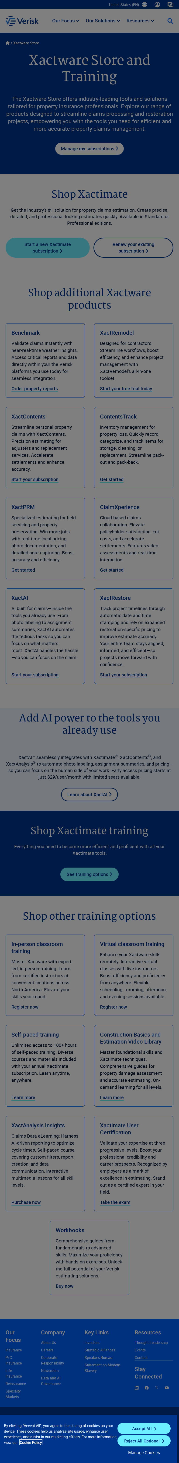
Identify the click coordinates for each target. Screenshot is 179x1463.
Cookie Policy (31, 1442)
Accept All (142, 1428)
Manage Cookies (144, 1452)
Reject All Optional (142, 1441)
